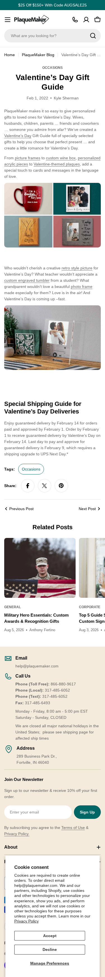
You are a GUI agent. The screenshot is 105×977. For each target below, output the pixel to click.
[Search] (93, 35)
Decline (50, 949)
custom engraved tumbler (27, 280)
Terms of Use (73, 827)
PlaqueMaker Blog (38, 55)
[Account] (86, 19)
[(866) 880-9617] (75, 19)
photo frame (81, 286)
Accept (50, 935)
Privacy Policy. (16, 833)
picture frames (27, 158)
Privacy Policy (26, 921)
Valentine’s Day (17, 135)
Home (9, 55)
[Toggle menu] (7, 19)
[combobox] (52, 35)
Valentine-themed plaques (57, 164)
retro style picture (77, 268)
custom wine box (61, 158)
